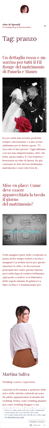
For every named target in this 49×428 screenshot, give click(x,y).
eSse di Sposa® (11, 24)
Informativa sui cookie (15, 417)
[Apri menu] (45, 26)
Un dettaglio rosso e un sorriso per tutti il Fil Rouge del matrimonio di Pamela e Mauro (23, 64)
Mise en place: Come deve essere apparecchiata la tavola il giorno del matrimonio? (23, 194)
